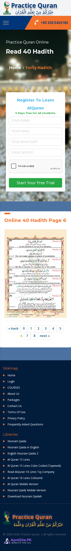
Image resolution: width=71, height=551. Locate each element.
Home (15, 67)
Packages (13, 400)
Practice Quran (34, 5)
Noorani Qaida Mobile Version (26, 490)
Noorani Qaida (16, 441)
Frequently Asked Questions (25, 424)
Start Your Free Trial (35, 182)
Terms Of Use (16, 412)
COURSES (13, 387)
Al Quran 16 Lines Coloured (24, 478)
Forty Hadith (39, 67)
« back (13, 328)
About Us (13, 393)
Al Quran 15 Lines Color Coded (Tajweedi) (34, 466)
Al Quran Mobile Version (22, 484)
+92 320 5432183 (51, 22)
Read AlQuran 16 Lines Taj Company (30, 472)
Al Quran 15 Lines (18, 459)
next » (45, 336)
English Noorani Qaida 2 (22, 453)
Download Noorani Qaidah (24, 496)
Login (11, 381)
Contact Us (14, 406)
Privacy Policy (16, 418)
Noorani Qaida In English (23, 447)
